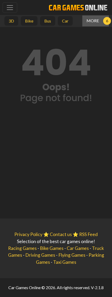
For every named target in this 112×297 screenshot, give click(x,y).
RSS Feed (88, 234)
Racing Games (22, 248)
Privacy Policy (28, 234)
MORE (92, 20)
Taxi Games (64, 262)
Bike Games (52, 248)
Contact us (61, 234)
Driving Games (40, 255)
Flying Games (71, 255)
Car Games (78, 248)
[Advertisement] (56, 169)
